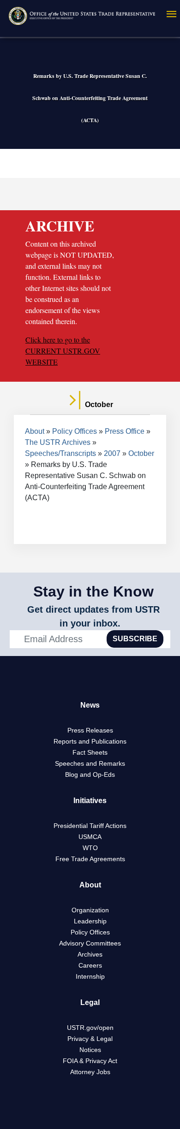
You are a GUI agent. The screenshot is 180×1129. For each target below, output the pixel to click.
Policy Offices (74, 431)
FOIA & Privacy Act (90, 1060)
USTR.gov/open (90, 1027)
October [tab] (98, 404)
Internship (90, 976)
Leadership (90, 921)
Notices (90, 1049)
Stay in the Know (93, 591)
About (34, 431)
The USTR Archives (57, 442)
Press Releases (90, 730)
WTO (90, 847)
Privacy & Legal (90, 1038)
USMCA (90, 836)
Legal (90, 1002)
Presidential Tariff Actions (90, 825)
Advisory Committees (90, 943)
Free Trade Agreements (90, 859)
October (141, 453)
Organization (90, 910)
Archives (90, 954)
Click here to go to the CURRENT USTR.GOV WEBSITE (62, 350)
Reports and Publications (90, 741)
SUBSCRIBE (135, 639)
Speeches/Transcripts (60, 453)
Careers (90, 965)
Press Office (124, 431)
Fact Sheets (90, 752)
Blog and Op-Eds (90, 774)
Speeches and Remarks (90, 763)
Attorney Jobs (90, 1072)
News (90, 705)
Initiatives (90, 800)
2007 (112, 453)
